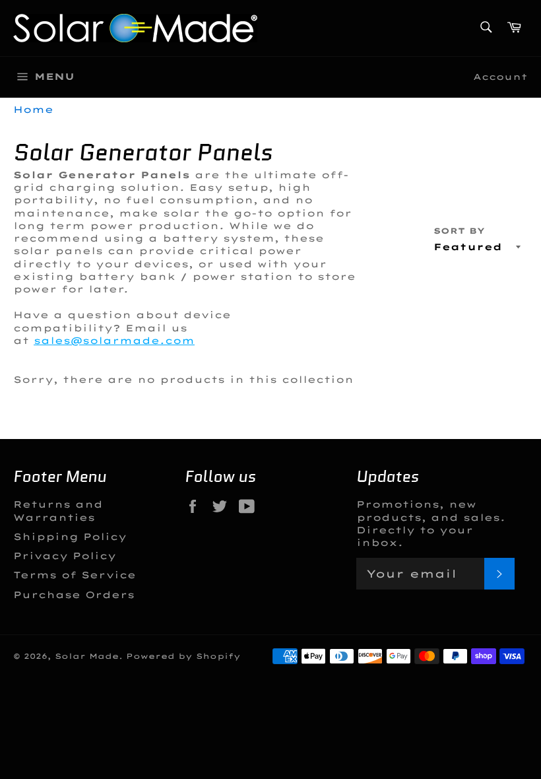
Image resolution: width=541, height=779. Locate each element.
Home (33, 110)
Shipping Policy (70, 537)
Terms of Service (74, 575)
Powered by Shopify (183, 656)
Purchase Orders (74, 595)
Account (500, 76)
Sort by (459, 231)
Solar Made (87, 656)
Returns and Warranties (58, 510)
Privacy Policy (64, 556)
